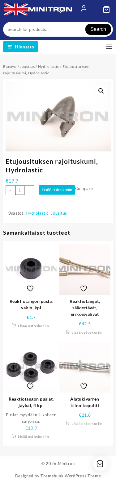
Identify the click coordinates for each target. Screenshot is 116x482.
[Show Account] (84, 9)
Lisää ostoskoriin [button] (33, 325)
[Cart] (106, 9)
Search (98, 29)
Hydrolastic (48, 66)
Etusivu (10, 66)
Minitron (66, 463)
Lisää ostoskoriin (57, 189)
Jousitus (27, 66)
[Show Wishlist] (62, 9)
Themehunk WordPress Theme (71, 475)
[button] (101, 91)
